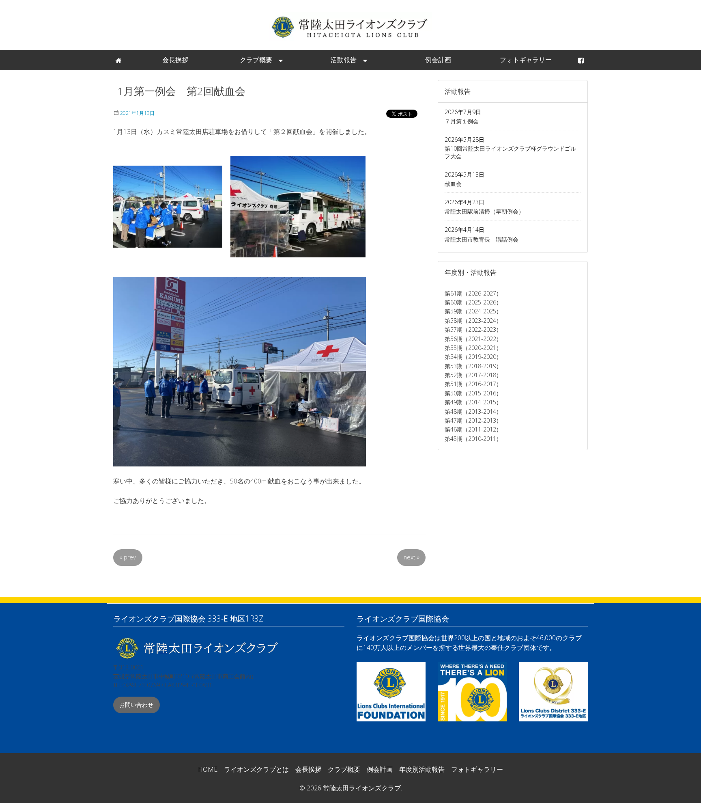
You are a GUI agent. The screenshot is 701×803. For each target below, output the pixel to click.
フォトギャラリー (526, 59)
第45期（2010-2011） (473, 439)
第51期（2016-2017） (473, 384)
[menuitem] (119, 60)
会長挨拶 (175, 59)
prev (127, 557)
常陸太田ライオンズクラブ (350, 26)
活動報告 (344, 59)
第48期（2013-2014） (473, 411)
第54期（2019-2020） (473, 356)
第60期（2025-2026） (473, 302)
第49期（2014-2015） (473, 402)
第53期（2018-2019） (473, 366)
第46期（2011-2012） (473, 429)
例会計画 (438, 59)
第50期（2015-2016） (473, 393)
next (411, 557)
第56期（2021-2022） (473, 339)
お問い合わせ (136, 704)
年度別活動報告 (422, 769)
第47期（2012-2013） (473, 420)
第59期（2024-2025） (473, 311)
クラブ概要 (256, 59)
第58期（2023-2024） (473, 320)
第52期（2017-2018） (473, 375)
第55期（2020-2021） (473, 348)
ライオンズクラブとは (256, 769)
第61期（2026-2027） (473, 293)
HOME (207, 769)
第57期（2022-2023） (473, 329)
